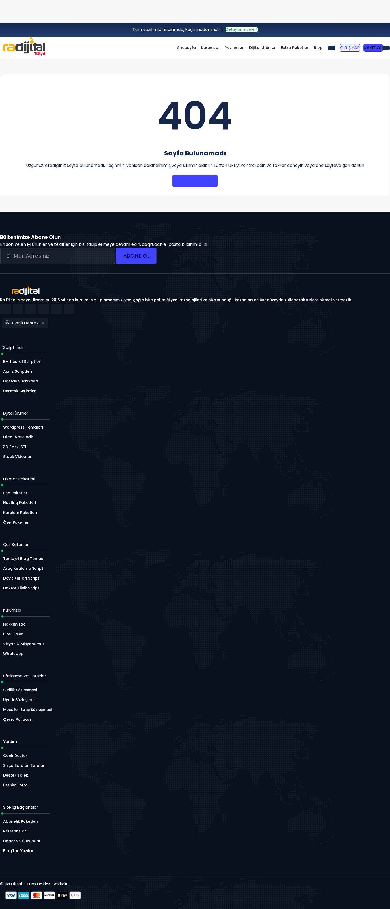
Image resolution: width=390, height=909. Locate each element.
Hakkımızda (14, 624)
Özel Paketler (16, 522)
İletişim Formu (16, 785)
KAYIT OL (373, 48)
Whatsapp (13, 653)
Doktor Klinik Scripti (21, 588)
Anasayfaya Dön (196, 181)
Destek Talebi (16, 775)
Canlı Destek (25, 323)
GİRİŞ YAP (350, 48)
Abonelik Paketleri (20, 821)
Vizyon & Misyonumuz (23, 644)
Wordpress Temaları (23, 427)
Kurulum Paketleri (20, 512)
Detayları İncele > (242, 29)
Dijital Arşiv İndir (18, 437)
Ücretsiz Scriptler (19, 391)
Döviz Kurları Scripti (21, 578)
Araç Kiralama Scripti (23, 568)
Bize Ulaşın (13, 634)
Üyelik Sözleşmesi (19, 699)
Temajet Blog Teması (23, 558)
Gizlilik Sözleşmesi (20, 690)
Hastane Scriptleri (20, 381)
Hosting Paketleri (19, 502)
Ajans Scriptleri (17, 371)
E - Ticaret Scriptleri (22, 361)
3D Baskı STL (15, 446)
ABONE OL (136, 256)
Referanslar (14, 831)
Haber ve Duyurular (22, 841)
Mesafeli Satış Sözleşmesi (27, 709)
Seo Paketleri (15, 493)
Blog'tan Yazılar (18, 850)
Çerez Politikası (18, 719)
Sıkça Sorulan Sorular (24, 765)
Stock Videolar (17, 456)
